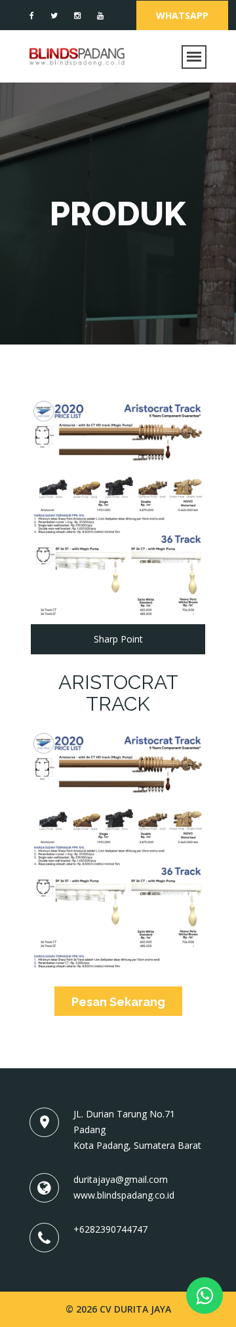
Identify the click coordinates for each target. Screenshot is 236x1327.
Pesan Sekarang (118, 1002)
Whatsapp (182, 15)
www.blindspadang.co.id (123, 1195)
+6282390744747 (110, 1229)
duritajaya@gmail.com (120, 1179)
